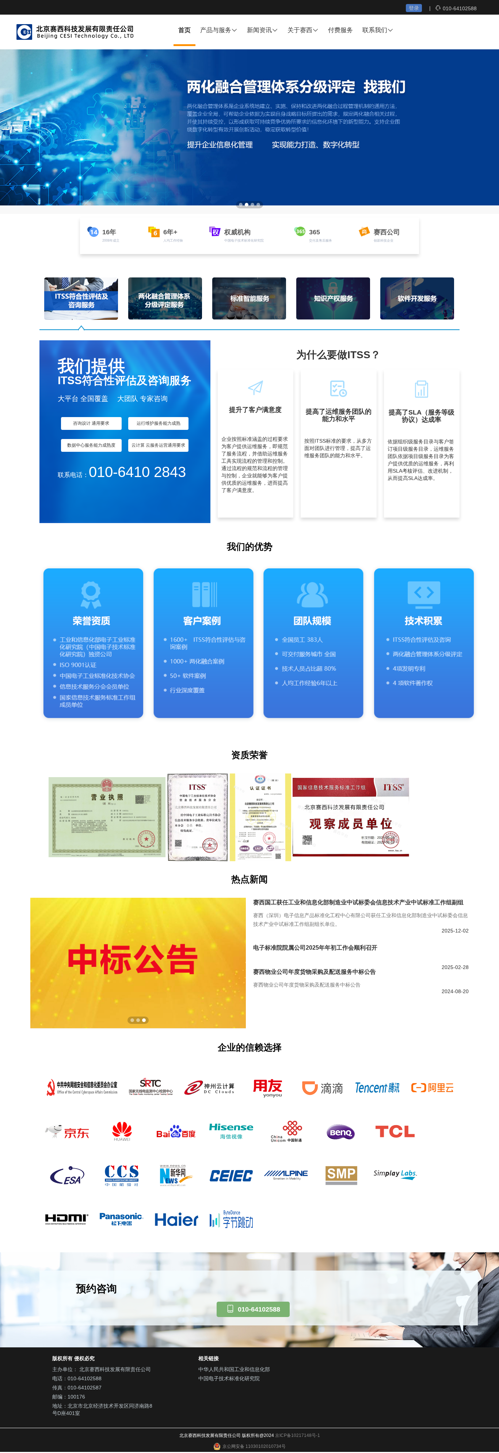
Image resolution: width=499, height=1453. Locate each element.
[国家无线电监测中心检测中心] (151, 1087)
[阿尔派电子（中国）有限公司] (286, 1175)
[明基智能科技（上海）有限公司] (341, 1131)
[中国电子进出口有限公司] (231, 1175)
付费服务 (340, 30)
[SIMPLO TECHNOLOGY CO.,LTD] (341, 1175)
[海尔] (176, 1219)
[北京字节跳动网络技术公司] (231, 1219)
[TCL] (396, 1131)
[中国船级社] (122, 1175)
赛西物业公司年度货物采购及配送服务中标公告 (314, 972)
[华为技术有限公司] (122, 1131)
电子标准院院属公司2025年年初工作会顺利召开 (315, 948)
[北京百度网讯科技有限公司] (176, 1131)
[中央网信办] (81, 1087)
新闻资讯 (259, 30)
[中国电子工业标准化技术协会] (67, 1175)
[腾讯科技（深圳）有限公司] (377, 1087)
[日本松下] (122, 1219)
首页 (184, 30)
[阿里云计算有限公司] (432, 1087)
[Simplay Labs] (396, 1175)
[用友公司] (268, 1087)
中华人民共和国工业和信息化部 (234, 1369)
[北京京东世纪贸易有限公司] (67, 1131)
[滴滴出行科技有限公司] (322, 1087)
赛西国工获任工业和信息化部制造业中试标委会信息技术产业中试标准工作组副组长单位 (358, 903)
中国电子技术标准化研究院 (229, 1378)
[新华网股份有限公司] (176, 1175)
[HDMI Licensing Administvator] (67, 1219)
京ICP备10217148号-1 (297, 1435)
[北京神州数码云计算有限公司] (209, 1087)
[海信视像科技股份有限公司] (231, 1131)
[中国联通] (286, 1131)
